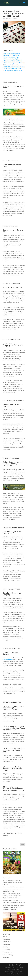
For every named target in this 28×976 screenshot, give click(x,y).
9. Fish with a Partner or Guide (12, 69)
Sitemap (16, 972)
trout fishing (6, 957)
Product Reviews (7, 952)
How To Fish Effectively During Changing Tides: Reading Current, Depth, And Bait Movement (12, 896)
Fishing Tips (15, 18)
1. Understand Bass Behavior (12, 53)
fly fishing (5, 947)
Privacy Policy (9, 972)
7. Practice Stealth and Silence (12, 65)
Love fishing (6, 949)
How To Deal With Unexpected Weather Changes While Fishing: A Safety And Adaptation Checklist (14, 889)
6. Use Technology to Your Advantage (14, 63)
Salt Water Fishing (8, 955)
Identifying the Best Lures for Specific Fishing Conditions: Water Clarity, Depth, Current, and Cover (13, 907)
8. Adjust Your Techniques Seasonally (14, 67)
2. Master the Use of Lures (11, 55)
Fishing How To (7, 942)
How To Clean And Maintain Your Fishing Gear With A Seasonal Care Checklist (12, 882)
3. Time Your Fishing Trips (11, 57)
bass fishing (6, 936)
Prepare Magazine (16, 974)
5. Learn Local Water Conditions (13, 61)
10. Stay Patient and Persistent (13, 70)
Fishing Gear (6, 939)
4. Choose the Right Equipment (12, 59)
